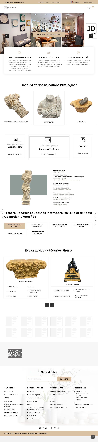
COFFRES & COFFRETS (62, 290)
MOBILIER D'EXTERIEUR (15, 234)
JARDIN (6, 398)
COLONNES (12, 291)
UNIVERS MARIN (9, 409)
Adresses (53, 401)
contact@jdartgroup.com (83, 405)
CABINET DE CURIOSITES (62, 296)
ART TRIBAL (8, 401)
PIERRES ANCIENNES (25, 282)
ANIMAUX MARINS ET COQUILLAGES (59, 226)
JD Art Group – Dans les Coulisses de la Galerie (36, 408)
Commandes (55, 395)
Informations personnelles (60, 392)
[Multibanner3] (82, 147)
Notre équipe (32, 401)
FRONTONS (12, 296)
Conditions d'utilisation (36, 398)
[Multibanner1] (15, 147)
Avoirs (52, 398)
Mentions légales (33, 395)
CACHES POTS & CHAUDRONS (37, 226)
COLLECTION (8, 392)
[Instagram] (58, 427)
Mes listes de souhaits (58, 407)
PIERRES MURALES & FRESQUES (15, 226)
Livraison (30, 392)
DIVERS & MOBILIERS (11, 413)
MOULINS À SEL (13, 287)
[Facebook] (51, 427)
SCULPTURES (33, 296)
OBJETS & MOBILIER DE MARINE (82, 290)
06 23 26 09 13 (81, 408)
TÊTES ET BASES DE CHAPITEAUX (37, 233)
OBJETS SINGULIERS (72, 284)
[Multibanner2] (49, 147)
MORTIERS (32, 287)
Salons (29, 404)
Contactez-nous (33, 413)
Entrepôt (30, 419)
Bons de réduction (57, 404)
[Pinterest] (54, 427)
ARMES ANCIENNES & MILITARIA (81, 296)
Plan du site (31, 416)
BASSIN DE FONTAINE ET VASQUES (82, 226)
